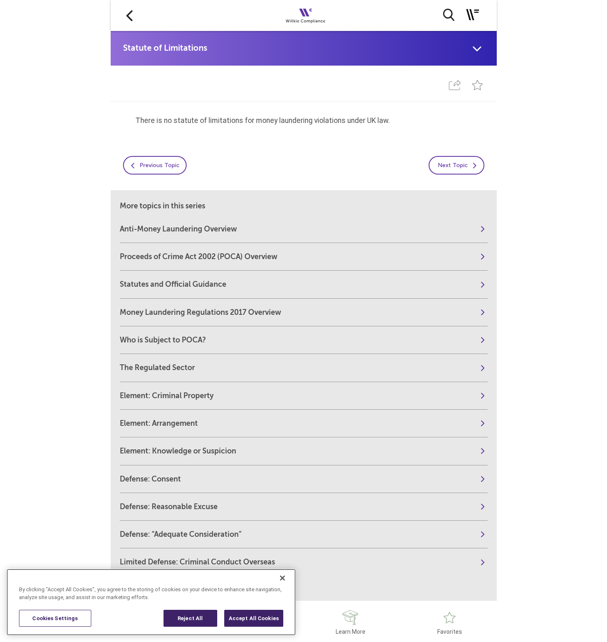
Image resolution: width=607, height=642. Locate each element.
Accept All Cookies (254, 618)
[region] (151, 602)
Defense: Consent (150, 479)
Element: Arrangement (159, 423)
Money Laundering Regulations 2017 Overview (200, 312)
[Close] (282, 578)
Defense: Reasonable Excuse (169, 507)
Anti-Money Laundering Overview (178, 229)
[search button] (448, 15)
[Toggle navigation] (472, 14)
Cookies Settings (55, 618)
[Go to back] (129, 15)
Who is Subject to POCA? (163, 340)
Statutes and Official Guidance (173, 284)
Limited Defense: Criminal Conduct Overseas (197, 562)
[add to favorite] (477, 85)
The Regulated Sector (157, 367)
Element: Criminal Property (166, 396)
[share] (455, 85)
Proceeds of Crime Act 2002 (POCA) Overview (198, 257)
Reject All (190, 618)
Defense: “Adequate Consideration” (181, 534)
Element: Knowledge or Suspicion (178, 451)
